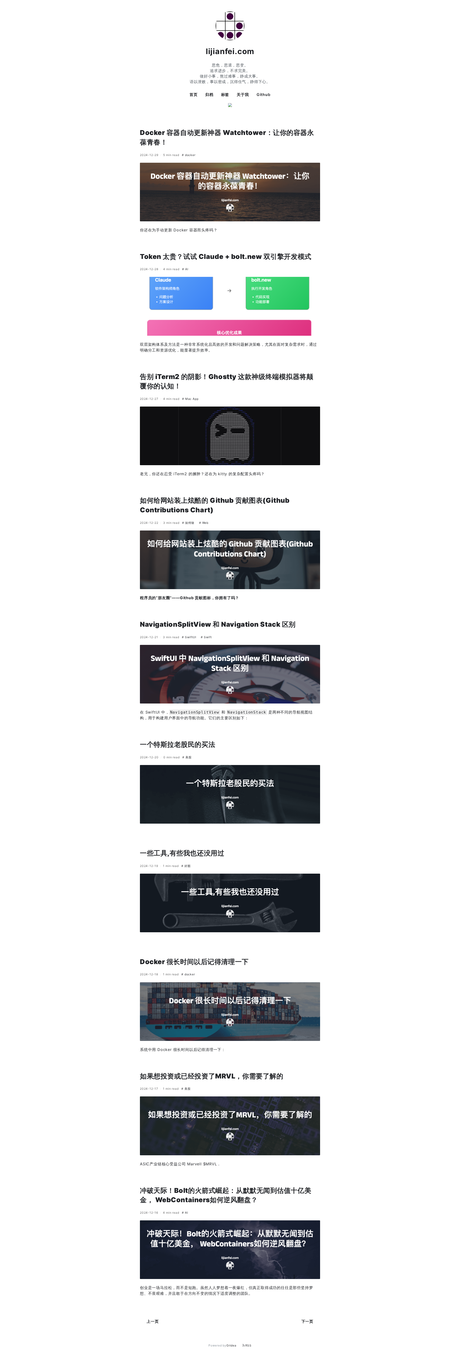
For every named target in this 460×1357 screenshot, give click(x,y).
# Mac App (190, 399)
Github (263, 94)
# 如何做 (188, 523)
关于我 (243, 94)
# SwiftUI (189, 637)
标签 (225, 94)
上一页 (153, 1321)
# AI (185, 269)
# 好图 (185, 866)
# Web (203, 523)
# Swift (206, 637)
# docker (188, 155)
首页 (194, 94)
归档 (209, 94)
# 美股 (186, 757)
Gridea (231, 1345)
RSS (248, 1345)
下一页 (307, 1321)
